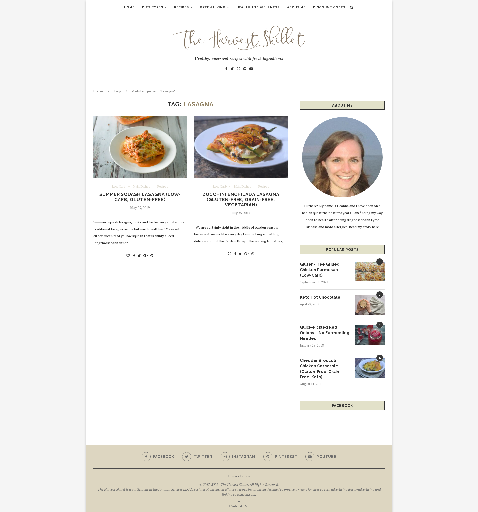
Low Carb (119, 187)
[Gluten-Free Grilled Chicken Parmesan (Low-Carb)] (370, 271)
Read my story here (364, 226)
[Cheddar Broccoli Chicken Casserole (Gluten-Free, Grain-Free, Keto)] (370, 368)
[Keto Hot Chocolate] (370, 305)
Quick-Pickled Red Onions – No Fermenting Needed (324, 333)
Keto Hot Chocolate (320, 297)
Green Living (213, 7)
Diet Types (152, 7)
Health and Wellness (258, 7)
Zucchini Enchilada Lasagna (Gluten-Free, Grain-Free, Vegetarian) (241, 199)
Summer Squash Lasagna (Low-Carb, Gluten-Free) (140, 197)
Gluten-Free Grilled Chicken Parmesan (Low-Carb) (320, 270)
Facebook (342, 406)
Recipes (181, 7)
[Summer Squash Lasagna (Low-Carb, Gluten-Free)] (140, 147)
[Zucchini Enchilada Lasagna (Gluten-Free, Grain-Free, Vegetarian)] (241, 147)
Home (129, 7)
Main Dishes (141, 187)
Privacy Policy (239, 476)
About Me (296, 7)
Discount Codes (329, 7)
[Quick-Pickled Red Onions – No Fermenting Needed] (370, 335)
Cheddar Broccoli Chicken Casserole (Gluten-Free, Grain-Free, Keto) (320, 368)
